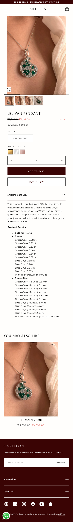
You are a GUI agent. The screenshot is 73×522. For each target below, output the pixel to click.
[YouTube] (42, 504)
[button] (5, 9)
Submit (60, 462)
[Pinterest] (6, 504)
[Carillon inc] (14, 446)
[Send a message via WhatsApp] (6, 515)
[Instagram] (24, 504)
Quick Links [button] (9, 491)
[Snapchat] (50, 504)
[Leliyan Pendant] (31, 379)
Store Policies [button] (10, 479)
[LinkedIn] (15, 504)
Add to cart (36, 171)
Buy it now (36, 182)
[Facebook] (33, 504)
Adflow (61, 514)
